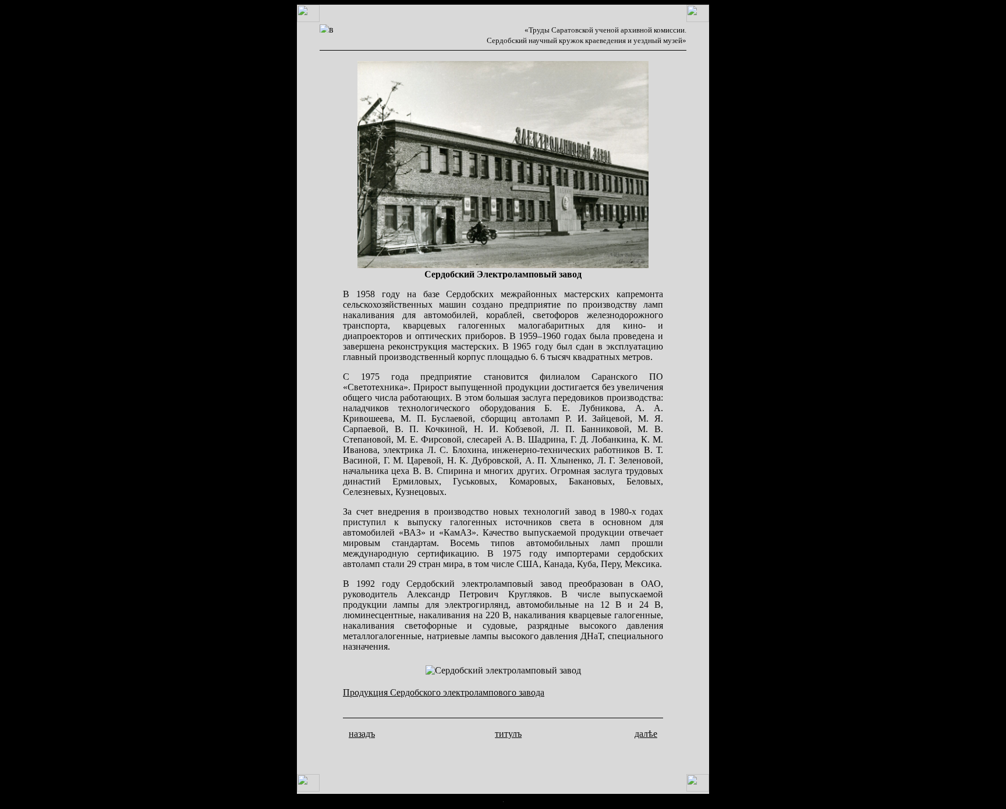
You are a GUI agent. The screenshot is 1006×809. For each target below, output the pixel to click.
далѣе (646, 734)
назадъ (362, 734)
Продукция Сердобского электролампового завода (443, 692)
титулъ (508, 734)
